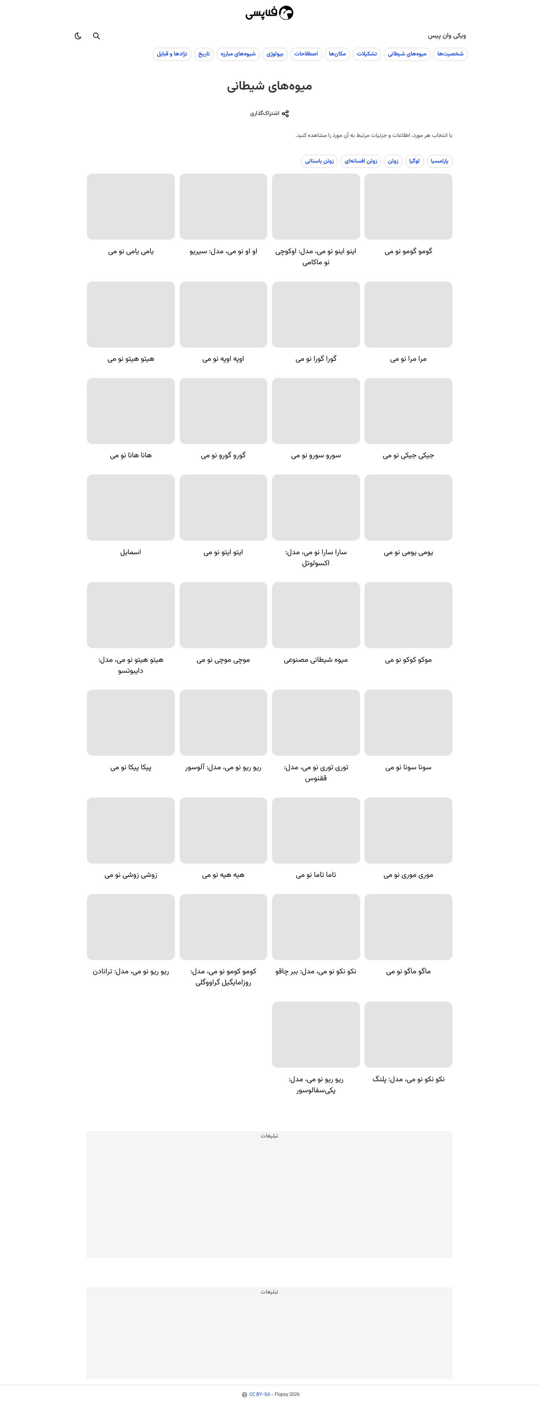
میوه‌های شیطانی (407, 54)
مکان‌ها (337, 54)
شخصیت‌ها (450, 54)
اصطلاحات (306, 54)
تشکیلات (367, 54)
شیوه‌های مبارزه (238, 54)
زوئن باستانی (319, 161)
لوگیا (414, 161)
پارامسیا (439, 161)
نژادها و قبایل (172, 54)
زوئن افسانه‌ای (361, 161)
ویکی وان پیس (447, 36)
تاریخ (204, 54)
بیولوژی (275, 54)
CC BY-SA (259, 1394)
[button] (96, 36)
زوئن (393, 161)
